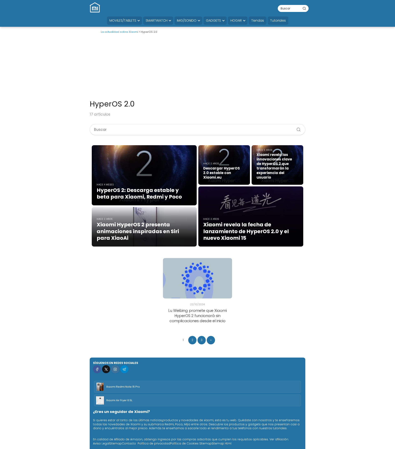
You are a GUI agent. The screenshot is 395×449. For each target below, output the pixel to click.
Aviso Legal (101, 443)
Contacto (129, 443)
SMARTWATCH (156, 20)
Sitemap (115, 443)
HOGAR (236, 20)
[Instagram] (115, 369)
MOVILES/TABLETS (122, 20)
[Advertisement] (197, 68)
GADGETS (213, 20)
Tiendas (257, 20)
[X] (106, 369)
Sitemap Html (221, 443)
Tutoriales (278, 20)
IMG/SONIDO (186, 20)
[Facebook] (97, 369)
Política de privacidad (154, 443)
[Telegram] (124, 369)
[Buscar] (304, 8)
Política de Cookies (184, 443)
